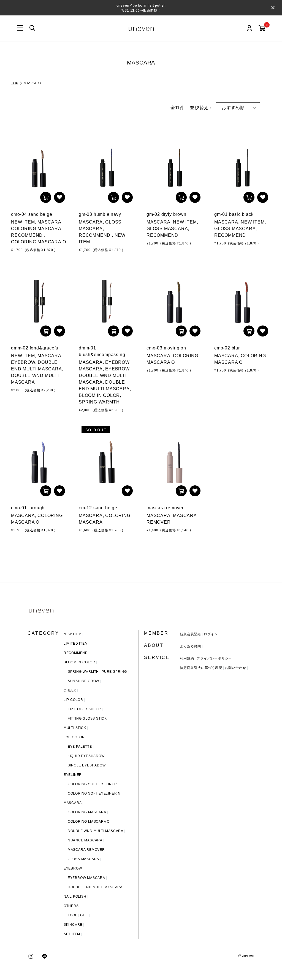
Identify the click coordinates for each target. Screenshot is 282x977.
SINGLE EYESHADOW (87, 765)
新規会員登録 (190, 634)
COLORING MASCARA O (89, 821)
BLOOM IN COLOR (79, 662)
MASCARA (73, 803)
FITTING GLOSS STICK (87, 718)
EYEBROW (73, 868)
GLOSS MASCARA (83, 859)
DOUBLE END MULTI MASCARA (95, 887)
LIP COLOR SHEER (84, 709)
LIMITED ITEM (76, 643)
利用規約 (187, 658)
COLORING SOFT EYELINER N (94, 793)
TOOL (72, 915)
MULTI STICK (75, 728)
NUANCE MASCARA (85, 840)
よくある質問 (190, 646)
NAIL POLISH (75, 896)
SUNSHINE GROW (83, 681)
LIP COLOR (73, 700)
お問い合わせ (235, 668)
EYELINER (73, 775)
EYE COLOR (74, 737)
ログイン (211, 634)
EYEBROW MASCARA (86, 878)
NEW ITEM (73, 634)
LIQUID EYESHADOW (86, 756)
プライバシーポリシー (214, 658)
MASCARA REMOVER (86, 850)
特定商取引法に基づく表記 (201, 668)
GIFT (84, 915)
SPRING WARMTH (83, 672)
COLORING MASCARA (87, 812)
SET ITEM (72, 934)
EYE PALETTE (80, 747)
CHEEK (70, 690)
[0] (262, 28)
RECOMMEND (76, 653)
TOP (14, 83)
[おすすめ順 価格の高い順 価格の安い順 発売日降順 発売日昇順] (238, 107)
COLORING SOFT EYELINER (92, 784)
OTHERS (71, 906)
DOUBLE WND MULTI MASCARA (95, 831)
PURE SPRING (114, 672)
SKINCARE (73, 925)
